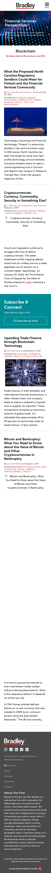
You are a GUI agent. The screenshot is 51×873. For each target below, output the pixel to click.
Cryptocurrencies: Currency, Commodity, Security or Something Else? (25, 197)
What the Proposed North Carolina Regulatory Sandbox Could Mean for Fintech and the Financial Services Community (23, 79)
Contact (8, 786)
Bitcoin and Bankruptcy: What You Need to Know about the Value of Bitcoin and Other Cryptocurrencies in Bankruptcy (24, 449)
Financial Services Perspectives (20, 23)
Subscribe (9, 781)
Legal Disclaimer (27, 756)
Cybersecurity (25, 100)
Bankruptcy (21, 467)
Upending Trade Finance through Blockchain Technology (22, 342)
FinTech (19, 102)
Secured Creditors (32, 356)
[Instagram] (5, 750)
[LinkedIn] (16, 750)
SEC (35, 213)
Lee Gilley (22, 205)
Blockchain (10, 100)
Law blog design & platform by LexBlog (23, 868)
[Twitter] (11, 750)
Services (8, 776)
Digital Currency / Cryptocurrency (20, 470)
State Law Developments (18, 103)
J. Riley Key (12, 205)
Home (7, 771)
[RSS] (27, 750)
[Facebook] (21, 750)
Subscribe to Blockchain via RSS (26, 56)
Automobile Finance (25, 98)
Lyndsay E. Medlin (31, 92)
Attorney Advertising (13, 759)
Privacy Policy (10, 756)
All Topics (11, 765)
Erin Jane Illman (14, 92)
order (29, 282)
